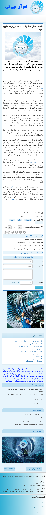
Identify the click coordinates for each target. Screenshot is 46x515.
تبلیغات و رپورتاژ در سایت (36, 507)
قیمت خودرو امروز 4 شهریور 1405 (34, 414)
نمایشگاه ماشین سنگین (33, 361)
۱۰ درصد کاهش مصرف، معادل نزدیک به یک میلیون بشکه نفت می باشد (24, 249)
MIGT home (8, 469)
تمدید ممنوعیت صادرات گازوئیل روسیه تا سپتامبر (29, 242)
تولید (19, 220)
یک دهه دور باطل (38, 403)
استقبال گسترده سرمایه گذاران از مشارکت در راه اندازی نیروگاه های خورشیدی (25, 390)
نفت (41, 88)
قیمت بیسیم (37, 359)
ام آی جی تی (16, 6)
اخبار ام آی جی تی (33, 469)
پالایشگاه (28, 220)
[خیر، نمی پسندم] (10, 227)
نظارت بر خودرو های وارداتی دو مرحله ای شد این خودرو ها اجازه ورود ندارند (25, 395)
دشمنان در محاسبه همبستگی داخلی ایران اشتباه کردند (29, 424)
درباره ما (41, 502)
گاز (12, 187)
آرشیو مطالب (40, 512)
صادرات (33, 162)
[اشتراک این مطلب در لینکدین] (9, 232)
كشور (13, 199)
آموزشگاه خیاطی (35, 344)
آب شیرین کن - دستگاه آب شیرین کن (28, 341)
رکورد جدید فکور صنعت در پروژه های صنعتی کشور (29, 245)
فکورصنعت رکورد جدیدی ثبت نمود (33, 239)
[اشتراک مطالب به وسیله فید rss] (5, 232)
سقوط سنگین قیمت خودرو (36, 400)
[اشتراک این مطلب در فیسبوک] (20, 232)
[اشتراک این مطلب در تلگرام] (24, 232)
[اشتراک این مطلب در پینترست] (13, 232)
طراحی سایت (37, 354)
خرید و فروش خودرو (34, 349)
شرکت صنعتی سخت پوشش (31, 351)
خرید (12, 220)
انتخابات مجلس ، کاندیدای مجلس (30, 346)
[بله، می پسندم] (20, 227)
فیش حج (39, 356)
